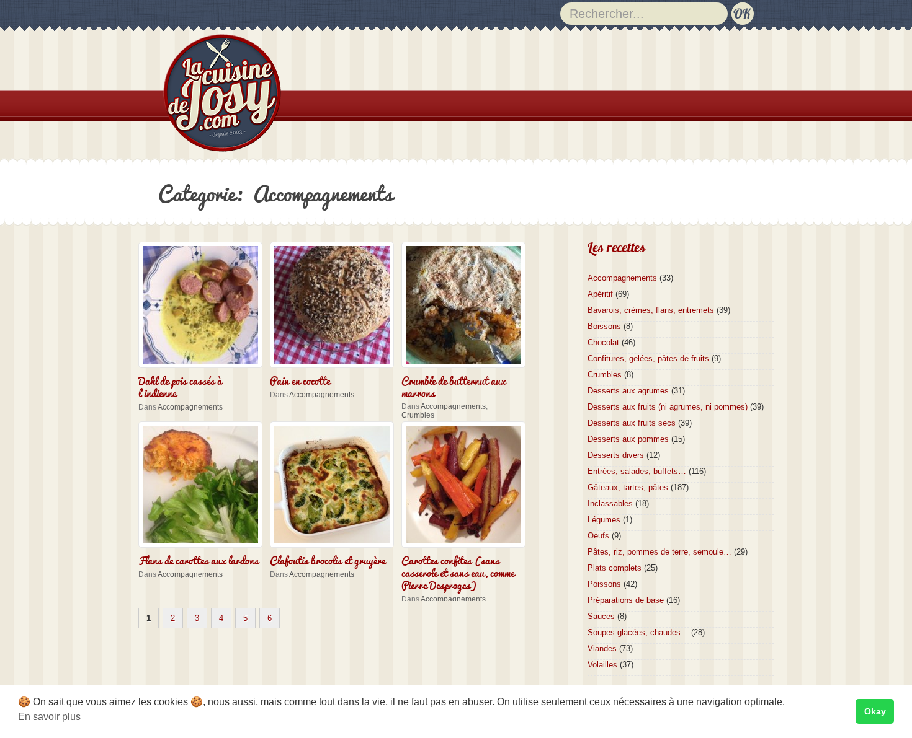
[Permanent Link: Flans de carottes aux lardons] (203, 548)
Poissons (604, 584)
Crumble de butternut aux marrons (453, 386)
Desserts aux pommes (628, 439)
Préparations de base (626, 600)
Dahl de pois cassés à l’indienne (180, 386)
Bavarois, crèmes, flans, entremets (651, 310)
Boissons (604, 326)
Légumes (604, 519)
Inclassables (610, 503)
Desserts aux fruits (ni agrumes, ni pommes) (668, 406)
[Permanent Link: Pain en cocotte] (335, 369)
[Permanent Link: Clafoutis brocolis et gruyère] (335, 548)
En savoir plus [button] (49, 716)
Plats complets (615, 568)
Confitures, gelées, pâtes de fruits (648, 358)
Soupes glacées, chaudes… (638, 632)
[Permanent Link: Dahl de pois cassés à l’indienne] (203, 369)
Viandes (602, 648)
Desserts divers (616, 455)
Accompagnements (190, 407)
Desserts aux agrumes (628, 390)
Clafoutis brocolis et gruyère (327, 559)
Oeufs (598, 535)
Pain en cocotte (300, 380)
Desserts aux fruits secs (632, 423)
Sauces (601, 616)
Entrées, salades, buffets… (637, 471)
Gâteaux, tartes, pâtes (628, 487)
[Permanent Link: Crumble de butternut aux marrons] (466, 369)
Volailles (602, 664)
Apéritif (600, 294)
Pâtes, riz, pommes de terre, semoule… (659, 551)
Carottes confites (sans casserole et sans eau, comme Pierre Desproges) (457, 572)
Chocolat (603, 342)
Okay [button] (875, 711)
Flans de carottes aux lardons (198, 559)
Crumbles (417, 415)
